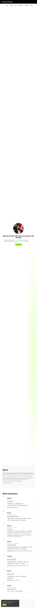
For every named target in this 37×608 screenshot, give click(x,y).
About (7, 5)
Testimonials (26, 5)
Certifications (20, 5)
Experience (12, 5)
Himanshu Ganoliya (7, 1)
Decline (9, 604)
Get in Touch (18, 244)
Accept (4, 604)
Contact (31, 5)
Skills (16, 5)
